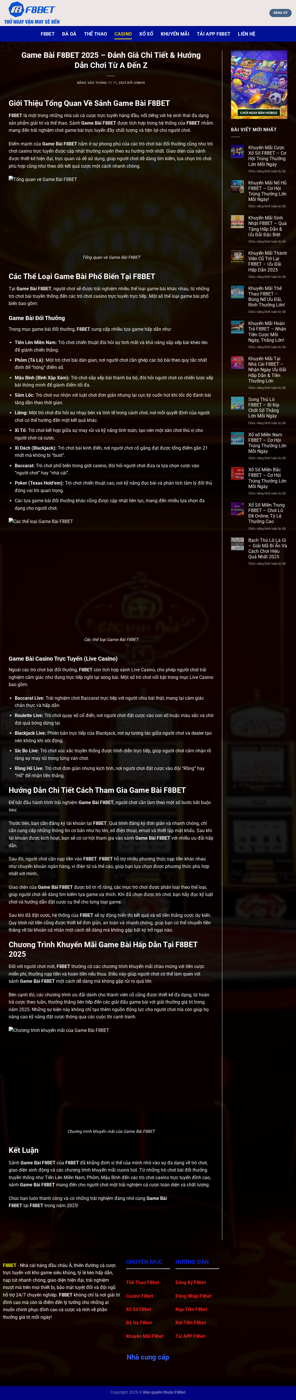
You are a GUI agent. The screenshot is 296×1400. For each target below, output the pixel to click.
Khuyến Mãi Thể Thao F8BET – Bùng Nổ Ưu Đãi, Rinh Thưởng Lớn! (266, 297)
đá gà (69, 34)
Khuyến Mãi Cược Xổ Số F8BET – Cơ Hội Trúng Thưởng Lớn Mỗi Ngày (267, 156)
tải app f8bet (213, 34)
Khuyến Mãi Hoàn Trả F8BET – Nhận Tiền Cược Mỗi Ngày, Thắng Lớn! (267, 332)
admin (139, 83)
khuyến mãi (175, 34)
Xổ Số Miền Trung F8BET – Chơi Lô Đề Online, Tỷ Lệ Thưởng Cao (266, 513)
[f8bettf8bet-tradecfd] (33, 13)
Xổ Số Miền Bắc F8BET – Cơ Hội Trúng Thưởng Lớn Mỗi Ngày (267, 478)
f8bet (48, 34)
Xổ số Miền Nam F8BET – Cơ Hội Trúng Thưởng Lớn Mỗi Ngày (267, 443)
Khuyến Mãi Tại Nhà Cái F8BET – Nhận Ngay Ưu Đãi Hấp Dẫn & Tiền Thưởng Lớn (267, 370)
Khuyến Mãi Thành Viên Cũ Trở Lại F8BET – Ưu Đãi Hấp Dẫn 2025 (267, 261)
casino (123, 34)
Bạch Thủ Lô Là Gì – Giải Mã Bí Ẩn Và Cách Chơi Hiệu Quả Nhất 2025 (267, 549)
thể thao (95, 34)
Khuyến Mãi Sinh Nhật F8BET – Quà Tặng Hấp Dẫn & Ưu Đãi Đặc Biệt (267, 226)
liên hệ (246, 34)
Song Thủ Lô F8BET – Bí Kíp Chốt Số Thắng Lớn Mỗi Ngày (263, 408)
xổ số (146, 34)
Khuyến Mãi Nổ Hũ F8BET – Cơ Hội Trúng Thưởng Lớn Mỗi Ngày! (267, 191)
